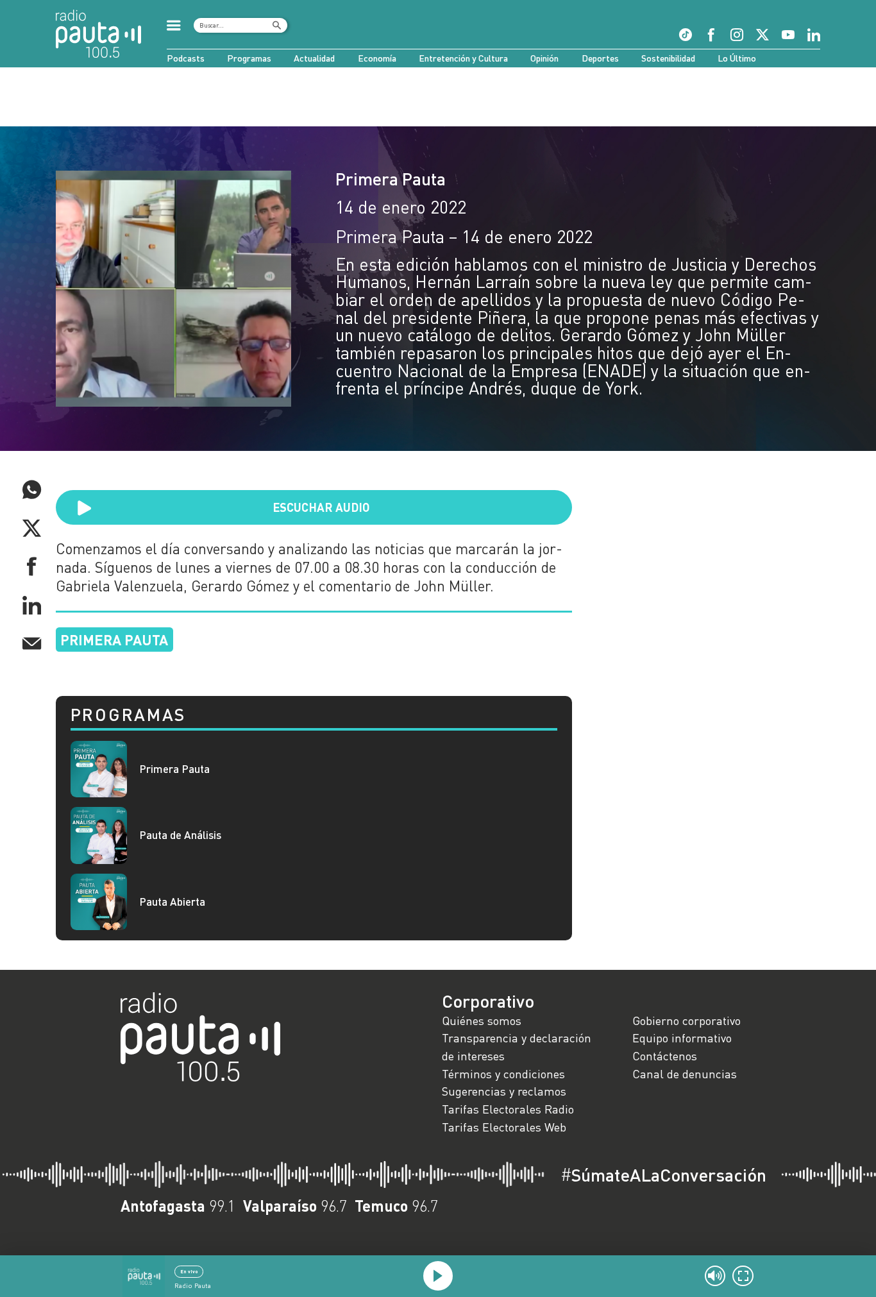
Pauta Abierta (172, 901)
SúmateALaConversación (663, 1175)
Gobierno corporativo (686, 1020)
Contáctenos (664, 1056)
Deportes (600, 58)
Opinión (544, 58)
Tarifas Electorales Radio (508, 1109)
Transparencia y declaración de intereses (516, 1047)
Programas (249, 58)
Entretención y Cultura (463, 58)
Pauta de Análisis (180, 835)
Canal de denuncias (684, 1074)
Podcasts (186, 58)
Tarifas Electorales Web (504, 1127)
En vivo (189, 1271)
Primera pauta (114, 639)
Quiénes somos (481, 1020)
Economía (377, 58)
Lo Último (737, 58)
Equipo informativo (682, 1038)
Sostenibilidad (668, 58)
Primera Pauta (390, 178)
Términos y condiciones (503, 1074)
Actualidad (314, 58)
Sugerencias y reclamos (504, 1091)
